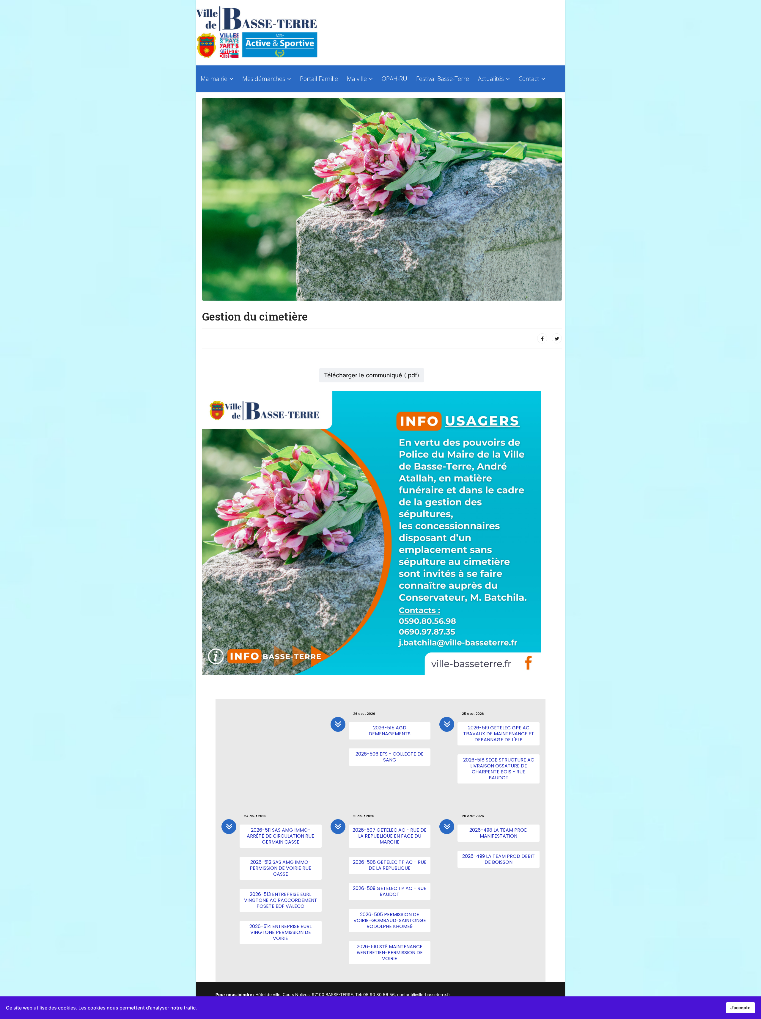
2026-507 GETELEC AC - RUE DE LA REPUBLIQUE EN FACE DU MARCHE (390, 836)
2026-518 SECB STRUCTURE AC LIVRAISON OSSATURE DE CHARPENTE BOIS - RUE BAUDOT (498, 768)
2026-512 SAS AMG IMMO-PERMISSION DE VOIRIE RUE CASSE (280, 868)
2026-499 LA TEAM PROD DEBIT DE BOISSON (498, 859)
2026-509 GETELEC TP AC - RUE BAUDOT (389, 891)
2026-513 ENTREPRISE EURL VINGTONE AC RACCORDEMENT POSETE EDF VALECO (280, 900)
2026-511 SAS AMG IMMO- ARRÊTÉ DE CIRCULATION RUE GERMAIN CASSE (280, 836)
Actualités (491, 79)
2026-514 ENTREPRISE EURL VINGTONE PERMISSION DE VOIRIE (280, 932)
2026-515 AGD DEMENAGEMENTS (390, 730)
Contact (529, 79)
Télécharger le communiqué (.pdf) (371, 375)
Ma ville (357, 79)
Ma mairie (214, 79)
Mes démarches (263, 79)
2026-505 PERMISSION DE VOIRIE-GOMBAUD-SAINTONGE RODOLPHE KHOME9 (389, 920)
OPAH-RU (394, 79)
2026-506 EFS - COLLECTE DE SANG (390, 756)
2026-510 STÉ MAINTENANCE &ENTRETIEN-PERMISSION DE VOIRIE (390, 952)
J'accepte (740, 1007)
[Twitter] (557, 338)
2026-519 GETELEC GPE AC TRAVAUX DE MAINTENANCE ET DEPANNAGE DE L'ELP (498, 733)
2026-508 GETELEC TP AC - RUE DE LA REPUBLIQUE (390, 865)
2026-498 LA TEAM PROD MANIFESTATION (498, 833)
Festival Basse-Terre (442, 79)
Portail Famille (319, 79)
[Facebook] (542, 338)
